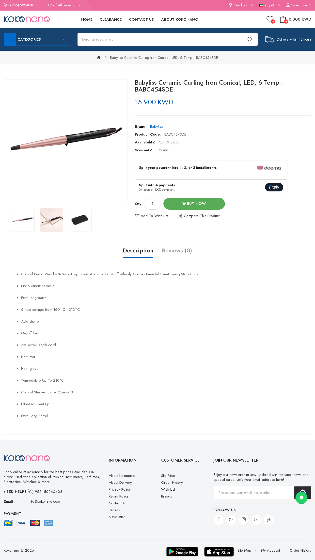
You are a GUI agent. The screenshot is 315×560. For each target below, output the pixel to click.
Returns (114, 510)
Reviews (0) (177, 251)
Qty (138, 203)
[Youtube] (256, 520)
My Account (270, 550)
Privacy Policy (120, 489)
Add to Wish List (154, 215)
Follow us (225, 509)
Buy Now (196, 203)
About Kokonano (122, 475)
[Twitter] (231, 520)
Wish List (168, 489)
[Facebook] (218, 520)
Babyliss (156, 126)
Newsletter (117, 517)
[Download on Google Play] (182, 552)
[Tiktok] (269, 520)
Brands (166, 496)
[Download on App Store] (219, 552)
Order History (172, 482)
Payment (12, 513)
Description (138, 251)
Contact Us (117, 503)
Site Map (168, 475)
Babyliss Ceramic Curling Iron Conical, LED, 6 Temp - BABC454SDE (164, 57)
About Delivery (120, 482)
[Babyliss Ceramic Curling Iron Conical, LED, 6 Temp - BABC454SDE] (23, 220)
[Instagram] (244, 520)
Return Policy (119, 496)
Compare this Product (202, 215)
